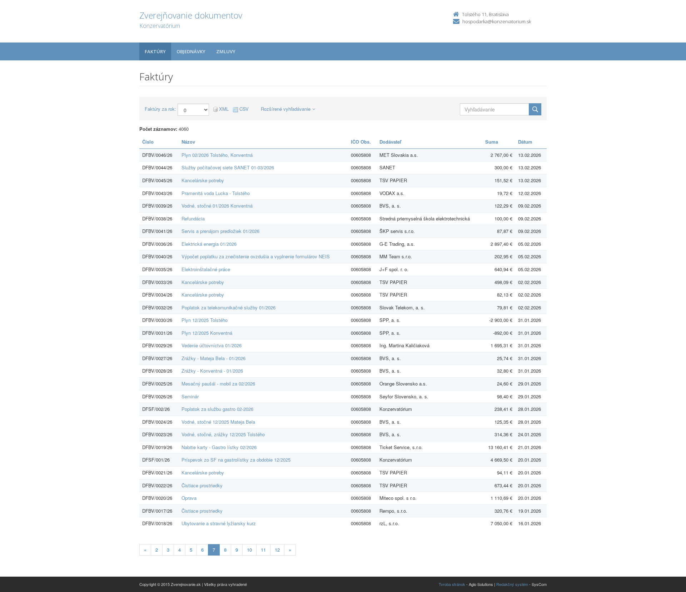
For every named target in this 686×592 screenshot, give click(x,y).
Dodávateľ (390, 141)
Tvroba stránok (452, 584)
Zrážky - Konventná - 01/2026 (212, 370)
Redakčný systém (512, 584)
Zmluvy (225, 51)
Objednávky (191, 51)
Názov (188, 141)
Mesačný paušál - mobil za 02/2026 (218, 383)
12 (277, 549)
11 (263, 549)
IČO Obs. (361, 141)
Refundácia (193, 218)
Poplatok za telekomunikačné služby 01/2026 (228, 307)
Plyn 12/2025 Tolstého (205, 320)
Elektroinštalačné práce (206, 269)
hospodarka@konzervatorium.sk (496, 21)
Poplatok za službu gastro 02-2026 (217, 409)
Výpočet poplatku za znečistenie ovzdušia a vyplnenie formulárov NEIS (256, 256)
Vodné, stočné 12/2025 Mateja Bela (218, 421)
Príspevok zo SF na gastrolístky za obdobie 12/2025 (236, 459)
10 (249, 549)
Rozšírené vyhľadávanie (285, 108)
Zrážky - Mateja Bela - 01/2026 (213, 358)
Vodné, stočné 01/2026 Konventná (217, 205)
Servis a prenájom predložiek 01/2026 (220, 231)
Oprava (189, 497)
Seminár (190, 396)
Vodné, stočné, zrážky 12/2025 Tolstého (223, 434)
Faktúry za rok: (160, 109)
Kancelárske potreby (203, 180)
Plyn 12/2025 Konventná (207, 332)
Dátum (525, 141)
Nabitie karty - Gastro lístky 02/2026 (219, 447)
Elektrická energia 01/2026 (209, 243)
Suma (491, 141)
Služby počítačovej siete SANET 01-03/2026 (228, 167)
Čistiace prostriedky (202, 485)
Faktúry (155, 51)
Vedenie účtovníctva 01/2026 (212, 345)
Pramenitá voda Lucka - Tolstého (216, 193)
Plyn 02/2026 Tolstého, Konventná (217, 154)
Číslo (148, 141)
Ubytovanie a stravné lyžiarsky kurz (219, 523)
